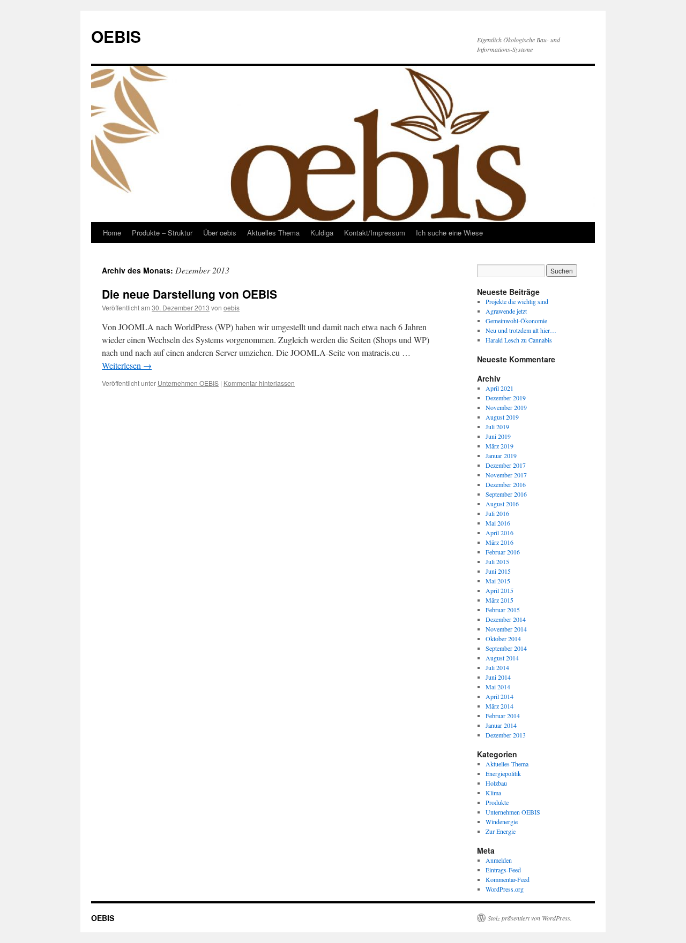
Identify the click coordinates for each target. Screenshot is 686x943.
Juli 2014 (497, 667)
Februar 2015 (503, 609)
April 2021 (499, 388)
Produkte (497, 802)
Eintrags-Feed (503, 869)
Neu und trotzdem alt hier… (521, 330)
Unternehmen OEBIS (188, 382)
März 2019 (499, 446)
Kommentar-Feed (508, 879)
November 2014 (506, 629)
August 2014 (502, 657)
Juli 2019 (497, 426)
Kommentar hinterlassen (259, 382)
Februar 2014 (503, 715)
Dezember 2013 (506, 735)
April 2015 (499, 590)
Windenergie (502, 821)
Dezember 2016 (506, 484)
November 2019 (506, 407)
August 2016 (502, 503)
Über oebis (219, 232)
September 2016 (506, 494)
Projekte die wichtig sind (517, 301)
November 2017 (506, 474)
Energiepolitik (503, 773)
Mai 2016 (498, 523)
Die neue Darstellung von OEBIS (189, 294)
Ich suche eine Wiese (449, 232)
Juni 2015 (498, 571)
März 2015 (499, 600)
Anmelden (499, 860)
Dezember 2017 (506, 465)
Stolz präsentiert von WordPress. (530, 918)
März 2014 (499, 706)
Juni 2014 (498, 677)
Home (112, 232)
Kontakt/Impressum (374, 232)
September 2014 (506, 648)
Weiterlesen (127, 365)
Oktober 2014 (503, 638)
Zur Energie (501, 831)
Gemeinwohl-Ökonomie (516, 320)
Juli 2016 (497, 513)
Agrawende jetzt (506, 311)
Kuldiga (321, 232)
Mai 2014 (498, 686)
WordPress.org (505, 889)
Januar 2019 (501, 455)
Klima (493, 792)
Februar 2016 (503, 551)
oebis (231, 307)
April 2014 (499, 696)
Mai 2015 (498, 580)
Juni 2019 (498, 436)
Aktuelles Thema (273, 232)
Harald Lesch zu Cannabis (519, 340)
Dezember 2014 (506, 619)
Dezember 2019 (506, 397)
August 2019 (502, 417)
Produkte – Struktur (162, 232)
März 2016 (499, 542)
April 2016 (499, 532)
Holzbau (496, 783)
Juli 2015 (497, 561)
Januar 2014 (501, 725)
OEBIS (116, 36)
